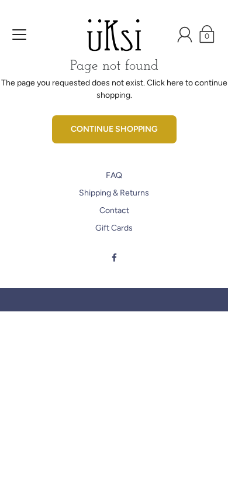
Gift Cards (114, 228)
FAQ (114, 175)
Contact (114, 210)
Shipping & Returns (114, 193)
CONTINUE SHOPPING (114, 129)
